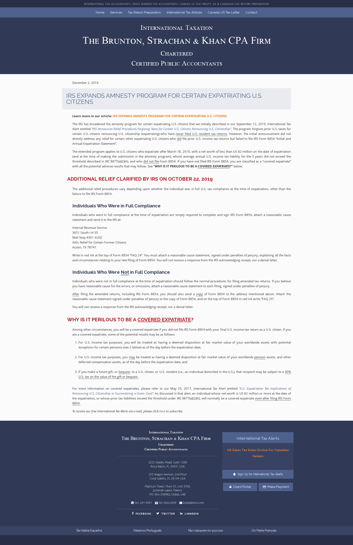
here (162, 411)
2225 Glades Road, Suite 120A (167, 462)
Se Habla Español (89, 530)
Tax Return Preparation (144, 12)
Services (116, 12)
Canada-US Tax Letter (224, 12)
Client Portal (241, 487)
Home (100, 12)
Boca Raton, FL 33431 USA (167, 466)
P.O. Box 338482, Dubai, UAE (167, 494)
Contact (251, 12)
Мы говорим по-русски (205, 530)
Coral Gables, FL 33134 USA (167, 478)
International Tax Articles (184, 12)
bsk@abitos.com (193, 503)
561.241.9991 (143, 503)
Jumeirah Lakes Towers (167, 490)
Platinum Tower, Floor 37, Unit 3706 (167, 486)
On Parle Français (263, 530)
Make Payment (278, 487)
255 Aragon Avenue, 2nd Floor (168, 474)
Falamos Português (147, 530)
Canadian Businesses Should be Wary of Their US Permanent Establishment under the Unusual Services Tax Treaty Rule (258, 456)
